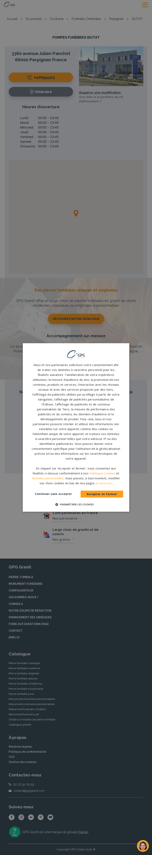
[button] (76, 504)
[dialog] (76, 427)
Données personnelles (48, 478)
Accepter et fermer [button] (102, 494)
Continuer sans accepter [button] (53, 494)
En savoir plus (104, 483)
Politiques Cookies (102, 473)
